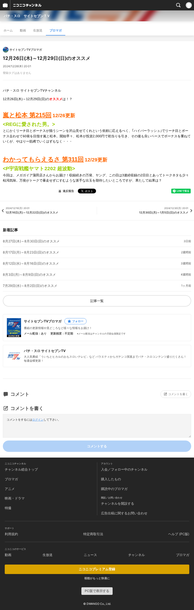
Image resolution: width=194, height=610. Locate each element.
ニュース (90, 555)
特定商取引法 (93, 534)
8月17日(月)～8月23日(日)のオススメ (31, 252)
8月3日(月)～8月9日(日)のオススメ (29, 274)
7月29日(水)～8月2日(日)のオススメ (30, 285)
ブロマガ (55, 30)
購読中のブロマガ (114, 489)
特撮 (8, 508)
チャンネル (136, 555)
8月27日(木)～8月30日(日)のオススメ (31, 241)
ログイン (38, 419)
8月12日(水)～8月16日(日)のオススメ (31, 263)
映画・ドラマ (15, 498)
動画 (23, 30)
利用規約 (11, 534)
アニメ (10, 489)
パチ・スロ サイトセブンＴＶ (27, 16)
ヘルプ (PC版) (178, 534)
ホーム (8, 30)
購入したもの (111, 479)
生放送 (37, 30)
